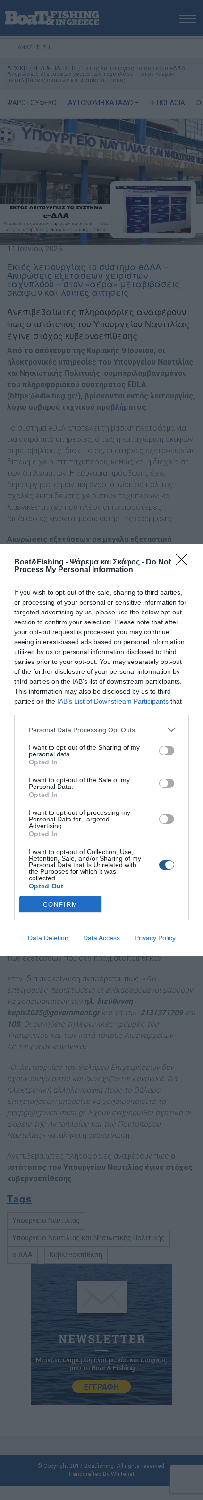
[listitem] (101, 730)
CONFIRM (60, 904)
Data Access (101, 938)
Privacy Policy (155, 938)
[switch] (166, 750)
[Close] (185, 563)
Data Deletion (48, 938)
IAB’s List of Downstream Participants (113, 701)
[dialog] (101, 750)
